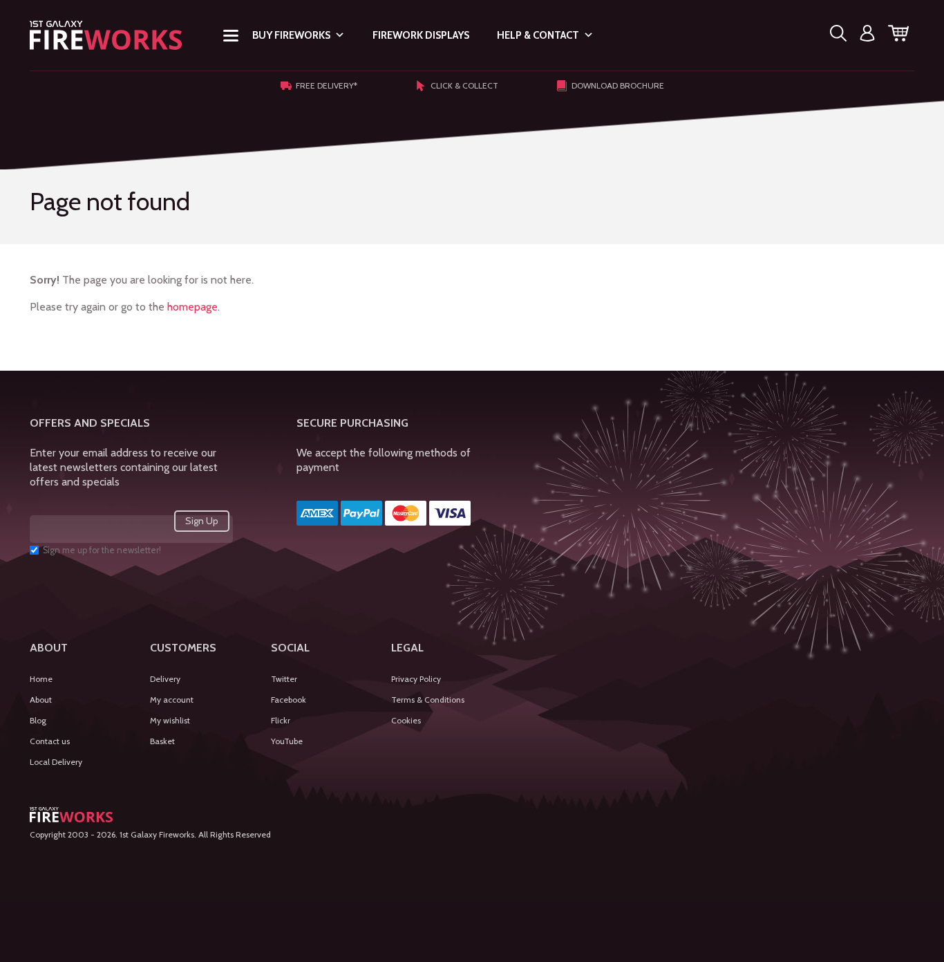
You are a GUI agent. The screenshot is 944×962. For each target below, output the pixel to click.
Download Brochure (618, 85)
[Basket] (898, 35)
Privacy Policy (416, 679)
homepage (192, 306)
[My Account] (867, 35)
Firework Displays (420, 35)
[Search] (838, 35)
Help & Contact (538, 35)
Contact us (50, 741)
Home (41, 679)
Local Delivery (56, 762)
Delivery (165, 679)
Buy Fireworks (291, 35)
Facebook (288, 699)
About (41, 699)
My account (171, 699)
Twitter (284, 679)
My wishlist (170, 720)
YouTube (287, 741)
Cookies (406, 720)
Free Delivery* (326, 85)
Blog (38, 720)
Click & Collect (464, 85)
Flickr (280, 720)
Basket (162, 741)
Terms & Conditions (427, 699)
